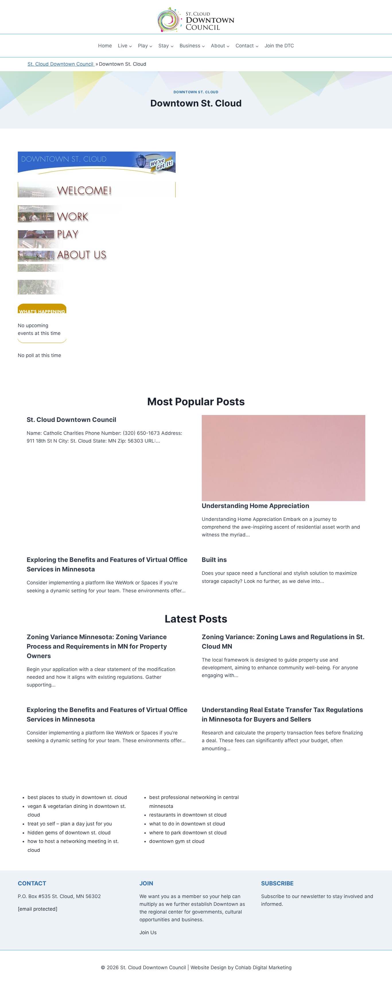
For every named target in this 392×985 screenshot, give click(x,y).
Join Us (148, 932)
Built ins (214, 559)
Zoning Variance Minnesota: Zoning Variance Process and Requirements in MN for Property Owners (97, 646)
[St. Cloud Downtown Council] (196, 20)
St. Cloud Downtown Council (71, 419)
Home (105, 46)
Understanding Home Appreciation (255, 505)
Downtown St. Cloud (196, 92)
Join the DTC (279, 46)
